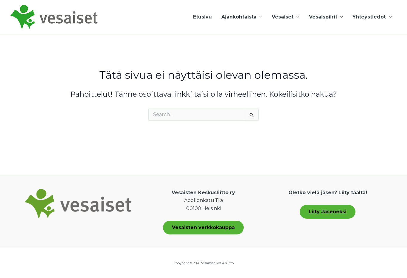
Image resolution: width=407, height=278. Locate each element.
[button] (259, 17)
